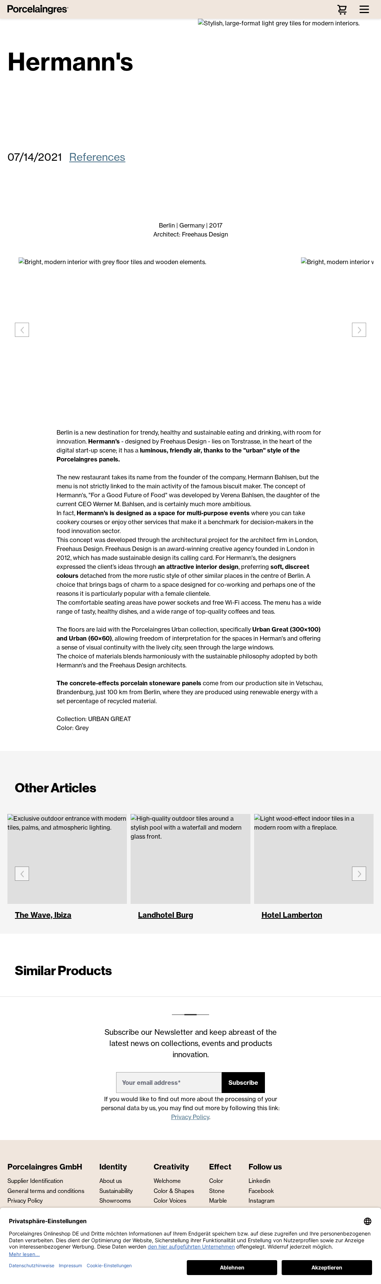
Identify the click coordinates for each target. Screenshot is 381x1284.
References (97, 157)
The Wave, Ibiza (43, 915)
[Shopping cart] (342, 9)
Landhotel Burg (165, 915)
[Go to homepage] (39, 9)
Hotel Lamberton (292, 915)
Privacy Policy (190, 1117)
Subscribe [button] (243, 1082)
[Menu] (364, 9)
